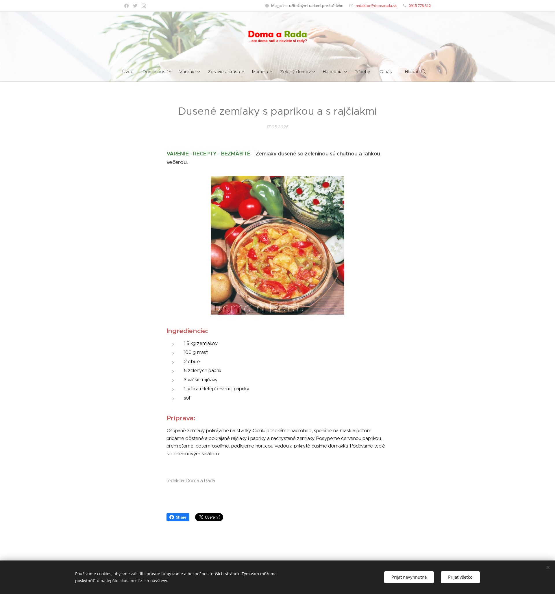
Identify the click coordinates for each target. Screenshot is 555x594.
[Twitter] (135, 6)
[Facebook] (126, 6)
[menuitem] (130, 71)
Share (181, 517)
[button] (415, 71)
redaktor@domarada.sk (376, 5)
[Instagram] (143, 6)
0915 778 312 (420, 5)
